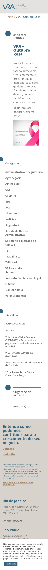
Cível (8, 189)
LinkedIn (9, 454)
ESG (7, 201)
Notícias (18, 37)
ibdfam (10, 272)
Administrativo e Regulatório (24, 172)
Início (10, 17)
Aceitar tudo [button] (11, 564)
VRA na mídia (13, 268)
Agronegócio (13, 178)
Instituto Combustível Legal (23, 278)
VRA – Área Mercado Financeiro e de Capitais (24, 364)
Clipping (10, 195)
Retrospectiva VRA (15, 323)
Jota (8, 207)
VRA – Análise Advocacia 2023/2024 (19, 354)
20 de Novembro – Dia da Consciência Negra (19, 374)
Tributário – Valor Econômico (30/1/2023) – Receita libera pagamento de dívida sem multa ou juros (23, 341)
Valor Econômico (16, 296)
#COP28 (10, 330)
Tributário (12, 262)
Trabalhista (12, 256)
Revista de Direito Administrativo (16, 233)
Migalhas (11, 213)
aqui (41, 558)
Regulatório (12, 225)
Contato (8, 448)
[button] (42, 7)
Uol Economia (14, 290)
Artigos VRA (12, 184)
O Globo (10, 284)
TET (7, 250)
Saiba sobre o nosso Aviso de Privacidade (18, 483)
